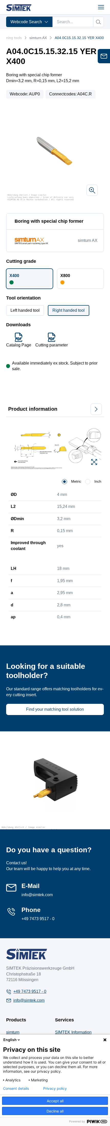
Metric (76, 481)
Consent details (16, 1088)
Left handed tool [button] (25, 310)
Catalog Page (18, 345)
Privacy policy (55, 1088)
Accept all (55, 1101)
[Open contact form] (104, 56)
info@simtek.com (37, 895)
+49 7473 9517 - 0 (37, 919)
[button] (29, 279)
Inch (97, 481)
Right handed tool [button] (68, 310)
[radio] (64, 481)
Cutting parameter (51, 345)
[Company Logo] (26, 953)
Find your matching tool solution (55, 709)
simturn (12, 1032)
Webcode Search (26, 22)
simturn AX (38, 38)
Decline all (55, 1111)
